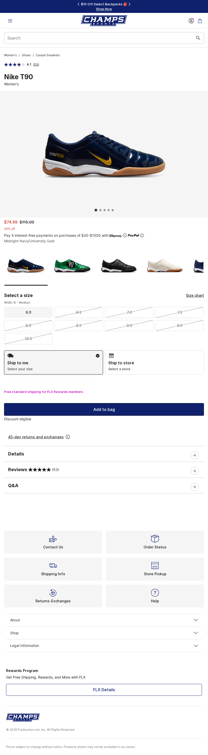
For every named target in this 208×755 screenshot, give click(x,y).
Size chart (195, 295)
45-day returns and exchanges (36, 437)
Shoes (26, 55)
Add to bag (104, 409)
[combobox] (104, 38)
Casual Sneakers (48, 55)
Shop (14, 633)
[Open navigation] (10, 20)
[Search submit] (198, 38)
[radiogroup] (104, 362)
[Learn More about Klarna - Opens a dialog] (125, 235)
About (15, 620)
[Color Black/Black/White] (118, 266)
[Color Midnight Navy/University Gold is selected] (26, 266)
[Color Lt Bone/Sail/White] (165, 266)
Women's (10, 55)
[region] (104, 6)
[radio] (53, 362)
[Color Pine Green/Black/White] (72, 266)
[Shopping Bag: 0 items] (200, 20)
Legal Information (24, 645)
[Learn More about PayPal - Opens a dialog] (142, 235)
